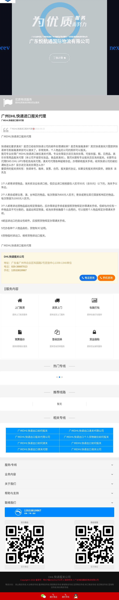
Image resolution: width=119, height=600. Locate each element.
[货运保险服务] (94, 331)
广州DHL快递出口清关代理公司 (86, 430)
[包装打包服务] (94, 299)
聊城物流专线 (67, 585)
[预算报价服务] (19, 331)
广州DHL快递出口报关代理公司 (32, 437)
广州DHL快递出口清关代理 (33, 449)
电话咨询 (89, 277)
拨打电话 (53, 597)
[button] (4, 47)
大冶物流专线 (32, 585)
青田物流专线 (55, 585)
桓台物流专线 (62, 587)
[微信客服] (43, 596)
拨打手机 (65, 597)
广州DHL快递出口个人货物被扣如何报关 (86, 437)
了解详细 (58, 58)
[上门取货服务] (19, 299)
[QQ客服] (76, 596)
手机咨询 (107, 277)
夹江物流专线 (90, 585)
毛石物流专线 (102, 585)
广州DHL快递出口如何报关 (33, 430)
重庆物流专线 (44, 585)
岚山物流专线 (20, 585)
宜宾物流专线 (78, 585)
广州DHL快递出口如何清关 (33, 443)
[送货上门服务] (57, 299)
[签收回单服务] (57, 331)
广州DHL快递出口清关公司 (86, 449)
